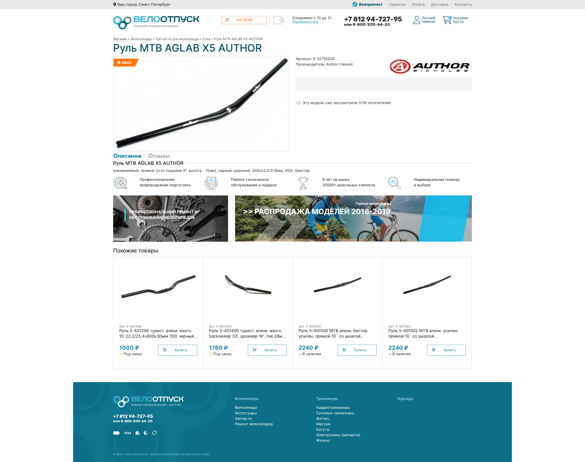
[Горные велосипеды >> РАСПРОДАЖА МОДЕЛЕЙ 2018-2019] (353, 218)
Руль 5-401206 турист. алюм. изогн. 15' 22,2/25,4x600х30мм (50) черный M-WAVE (156, 336)
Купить (181, 350)
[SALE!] (201, 103)
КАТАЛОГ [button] (245, 20)
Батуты (323, 429)
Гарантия (397, 4)
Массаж (323, 424)
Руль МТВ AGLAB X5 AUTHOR (238, 39)
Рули (206, 39)
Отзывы (159, 156)
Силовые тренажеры (335, 413)
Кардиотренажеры (333, 407)
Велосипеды (141, 39)
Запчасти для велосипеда (177, 39)
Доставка (439, 4)
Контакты (463, 4)
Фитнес (323, 418)
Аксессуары (246, 413)
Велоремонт (370, 4)
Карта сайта (202, 454)
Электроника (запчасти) (338, 435)
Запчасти (243, 418)
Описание (127, 156)
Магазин (120, 39)
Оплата (418, 4)
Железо (323, 440)
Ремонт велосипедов (254, 424)
